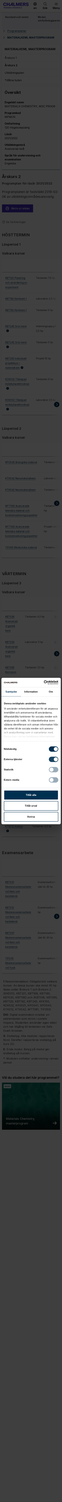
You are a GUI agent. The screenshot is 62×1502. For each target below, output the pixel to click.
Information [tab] (31, 691)
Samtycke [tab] (11, 691)
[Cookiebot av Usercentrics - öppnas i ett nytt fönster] (44, 682)
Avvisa (31, 816)
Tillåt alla (31, 795)
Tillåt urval (31, 805)
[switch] (53, 759)
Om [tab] (51, 691)
